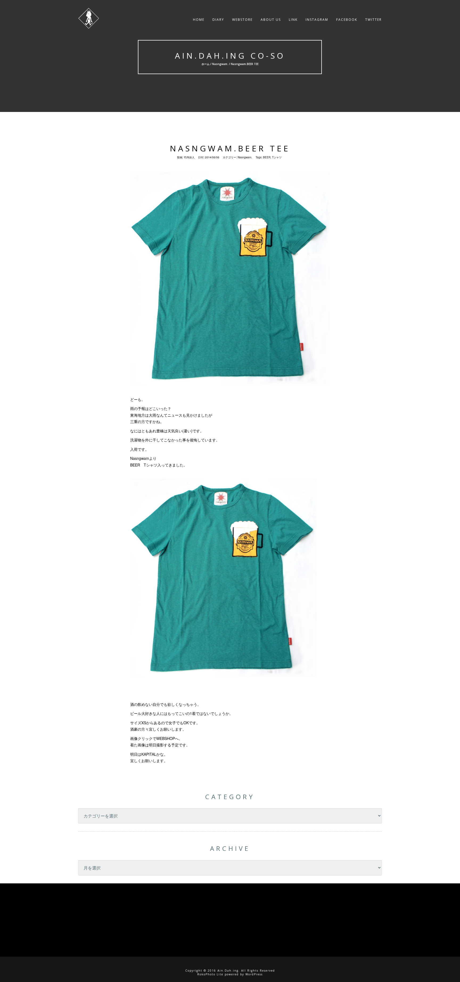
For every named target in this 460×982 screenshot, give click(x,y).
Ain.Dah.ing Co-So (230, 55)
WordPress (254, 974)
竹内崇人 (189, 157)
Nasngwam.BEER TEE (230, 148)
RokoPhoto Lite (210, 974)
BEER (266, 157)
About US (271, 19)
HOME (198, 19)
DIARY (218, 19)
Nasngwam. (220, 64)
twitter (373, 19)
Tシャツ (277, 157)
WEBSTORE (242, 19)
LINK (293, 19)
